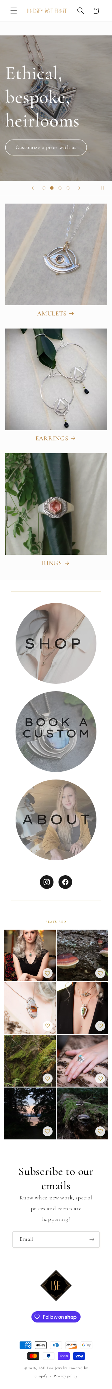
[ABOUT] (56, 820)
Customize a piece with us (46, 147)
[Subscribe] (91, 1239)
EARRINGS (51, 438)
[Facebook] (65, 882)
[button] (13, 10)
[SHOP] (56, 643)
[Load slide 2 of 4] (52, 188)
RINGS (52, 563)
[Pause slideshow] (105, 188)
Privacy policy (65, 1376)
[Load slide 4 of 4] (68, 188)
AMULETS (52, 313)
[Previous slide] (33, 188)
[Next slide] (79, 188)
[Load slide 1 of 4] (44, 188)
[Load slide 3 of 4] (60, 188)
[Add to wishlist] (48, 973)
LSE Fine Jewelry (53, 1368)
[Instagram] (47, 882)
